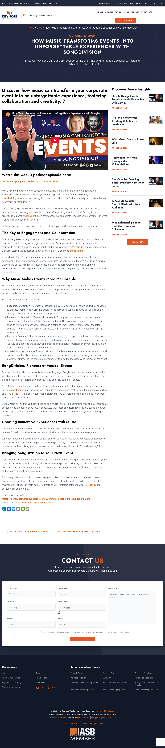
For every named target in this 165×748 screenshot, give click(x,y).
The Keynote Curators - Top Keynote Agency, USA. (82, 723)
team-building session (13, 198)
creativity (92, 243)
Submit (82, 638)
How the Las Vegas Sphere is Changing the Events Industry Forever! (30, 532)
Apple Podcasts (32, 181)
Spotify (17, 181)
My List (158, 3)
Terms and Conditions (105, 711)
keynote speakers (11, 390)
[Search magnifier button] (24, 15)
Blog (39, 27)
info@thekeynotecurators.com (132, 3)
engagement (29, 216)
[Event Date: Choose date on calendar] (59, 612)
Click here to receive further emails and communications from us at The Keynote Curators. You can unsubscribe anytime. (85, 632)
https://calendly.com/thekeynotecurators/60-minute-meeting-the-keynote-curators (46, 498)
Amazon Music (51, 181)
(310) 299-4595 (59, 717)
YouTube (6, 181)
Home (30, 27)
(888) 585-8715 (105, 3)
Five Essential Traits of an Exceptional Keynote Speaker (82, 532)
